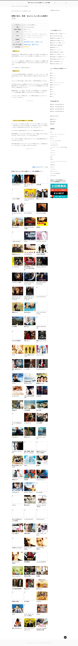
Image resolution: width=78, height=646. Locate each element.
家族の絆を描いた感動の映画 (56, 45)
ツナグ (13, 354)
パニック (53, 91)
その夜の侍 (38, 395)
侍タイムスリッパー (54, 171)
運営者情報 (53, 121)
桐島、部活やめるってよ (17, 370)
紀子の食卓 (26, 601)
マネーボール (15, 437)
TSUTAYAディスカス (29, 41)
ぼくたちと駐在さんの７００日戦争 (17, 520)
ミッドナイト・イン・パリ (41, 438)
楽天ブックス (35, 44)
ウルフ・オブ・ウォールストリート (29, 629)
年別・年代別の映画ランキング (57, 61)
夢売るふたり (27, 437)
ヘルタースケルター (16, 241)
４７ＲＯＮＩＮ (27, 422)
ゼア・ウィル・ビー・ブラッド (29, 185)
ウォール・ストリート (41, 266)
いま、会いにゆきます (41, 561)
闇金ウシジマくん (40, 198)
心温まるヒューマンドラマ (56, 49)
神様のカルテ (15, 479)
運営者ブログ (53, 119)
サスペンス (53, 77)
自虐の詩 (38, 227)
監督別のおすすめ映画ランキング (57, 38)
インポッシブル (15, 395)
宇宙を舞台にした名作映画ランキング (58, 56)
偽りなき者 (38, 410)
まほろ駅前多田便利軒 (17, 588)
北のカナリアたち (28, 383)
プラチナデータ (15, 492)
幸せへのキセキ (15, 227)
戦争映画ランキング (55, 47)
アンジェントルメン (54, 142)
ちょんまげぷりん (28, 254)
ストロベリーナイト (40, 369)
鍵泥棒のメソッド (40, 383)
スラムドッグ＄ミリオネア (41, 327)
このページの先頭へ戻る (65, 637)
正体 (51, 132)
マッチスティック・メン (17, 214)
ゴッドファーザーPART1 (28, 548)
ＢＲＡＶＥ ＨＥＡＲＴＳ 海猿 (29, 228)
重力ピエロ (26, 326)
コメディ (53, 87)
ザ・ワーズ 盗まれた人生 (17, 423)
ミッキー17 (52, 150)
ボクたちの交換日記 (16, 340)
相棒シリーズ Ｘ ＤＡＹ (41, 341)
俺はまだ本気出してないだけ (17, 466)
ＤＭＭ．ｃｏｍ (39, 41)
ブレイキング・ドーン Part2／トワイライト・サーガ (29, 298)
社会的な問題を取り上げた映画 (57, 52)
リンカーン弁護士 (16, 198)
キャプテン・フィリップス (17, 452)
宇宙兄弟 (26, 479)
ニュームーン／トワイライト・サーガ (29, 283)
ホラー (52, 89)
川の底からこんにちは (17, 547)
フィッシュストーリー (41, 296)
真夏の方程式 (27, 533)
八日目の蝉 (38, 184)
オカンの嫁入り (15, 533)
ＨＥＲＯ (38, 614)
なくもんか (38, 601)
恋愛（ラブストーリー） (56, 84)
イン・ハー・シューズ (41, 241)
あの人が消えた (53, 175)
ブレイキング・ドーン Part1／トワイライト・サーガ (17, 298)
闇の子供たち (27, 505)
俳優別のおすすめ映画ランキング (57, 40)
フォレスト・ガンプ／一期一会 (41, 506)
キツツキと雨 (39, 492)
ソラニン (14, 505)
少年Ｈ (25, 465)
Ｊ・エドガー (27, 369)
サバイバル (53, 94)
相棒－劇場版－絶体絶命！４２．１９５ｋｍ (29, 452)
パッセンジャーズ (16, 184)
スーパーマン (53, 154)
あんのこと (52, 166)
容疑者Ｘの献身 (15, 601)
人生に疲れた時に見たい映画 (56, 35)
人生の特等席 (27, 410)
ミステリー (53, 80)
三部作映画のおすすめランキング (57, 59)
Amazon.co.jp (27, 44)
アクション (53, 75)
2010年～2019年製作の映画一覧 (57, 106)
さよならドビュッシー (41, 479)
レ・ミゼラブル (15, 266)
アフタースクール (40, 519)
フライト (14, 383)
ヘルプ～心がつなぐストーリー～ (29, 199)
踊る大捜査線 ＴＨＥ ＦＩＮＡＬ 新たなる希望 (29, 268)
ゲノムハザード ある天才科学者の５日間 (41, 629)
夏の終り (38, 465)
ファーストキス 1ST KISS (55, 140)
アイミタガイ (53, 169)
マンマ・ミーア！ (40, 354)
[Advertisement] (29, 109)
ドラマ (52, 73)
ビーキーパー (53, 152)
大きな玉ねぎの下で (54, 145)
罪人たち (52, 138)
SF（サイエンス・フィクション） (57, 82)
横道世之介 (14, 410)
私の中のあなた (27, 312)
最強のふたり (15, 312)
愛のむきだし (27, 588)
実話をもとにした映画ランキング (57, 54)
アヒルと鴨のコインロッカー (29, 355)
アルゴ (25, 241)
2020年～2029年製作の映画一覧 (57, 104)
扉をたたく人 (39, 588)
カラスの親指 (39, 422)
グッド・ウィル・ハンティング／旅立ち (29, 615)
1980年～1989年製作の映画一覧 (57, 111)
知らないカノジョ (53, 136)
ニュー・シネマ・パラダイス (41, 534)
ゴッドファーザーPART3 (16, 562)
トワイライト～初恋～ (17, 282)
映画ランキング (36, 167)
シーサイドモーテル (28, 519)
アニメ (52, 96)
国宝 (51, 157)
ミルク (13, 614)
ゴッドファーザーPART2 (40, 548)
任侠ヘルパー (27, 340)
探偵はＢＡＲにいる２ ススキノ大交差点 (41, 452)
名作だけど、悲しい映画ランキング (58, 42)
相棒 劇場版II (27, 561)
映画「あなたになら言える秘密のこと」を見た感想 (39, 2)
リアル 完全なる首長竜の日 (29, 396)
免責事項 (53, 123)
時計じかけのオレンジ (17, 628)
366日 (51, 159)
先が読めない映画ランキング (56, 63)
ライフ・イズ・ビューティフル (41, 313)
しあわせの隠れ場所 (40, 254)
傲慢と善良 (52, 164)
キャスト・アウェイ (28, 492)
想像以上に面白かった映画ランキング (58, 33)
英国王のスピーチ (16, 254)
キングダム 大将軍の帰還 (55, 173)
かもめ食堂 (14, 326)
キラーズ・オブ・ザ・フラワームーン (57, 134)
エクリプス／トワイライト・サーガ (41, 283)
